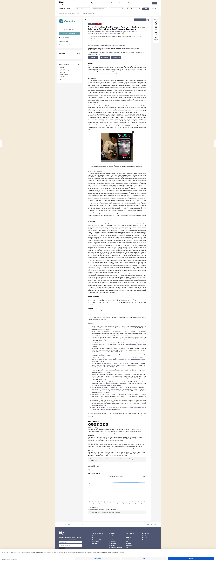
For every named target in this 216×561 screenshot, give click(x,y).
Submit (154, 3)
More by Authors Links (65, 45)
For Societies (112, 545)
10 (116, 228)
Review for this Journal (69, 29)
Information (101, 3)
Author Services (111, 3)
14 (95, 243)
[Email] (89, 425)
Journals (85, 3)
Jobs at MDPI (95, 543)
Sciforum (128, 536)
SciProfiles (128, 543)
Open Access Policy (97, 539)
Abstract (62, 67)
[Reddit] (104, 425)
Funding (62, 76)
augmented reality (112, 73)
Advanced (153, 8)
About (129, 3)
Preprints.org (129, 539)
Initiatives (121, 3)
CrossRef (99, 329)
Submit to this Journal (69, 26)
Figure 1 (99, 119)
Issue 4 (78, 13)
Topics (93, 3)
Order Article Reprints (140, 20)
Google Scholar (110, 335)
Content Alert (154, 525)
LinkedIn (144, 536)
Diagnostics (67, 13)
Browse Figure (104, 57)
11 (89, 232)
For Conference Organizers (115, 547)
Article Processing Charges (98, 536)
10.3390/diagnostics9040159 (88, 13)
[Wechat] (101, 425)
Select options (63, 542)
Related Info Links (63, 41)
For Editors (111, 539)
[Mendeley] (107, 425)
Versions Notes (116, 57)
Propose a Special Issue (69, 33)
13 (103, 237)
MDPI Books (128, 538)
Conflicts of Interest (64, 78)
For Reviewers (112, 538)
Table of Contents (64, 64)
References (62, 79)
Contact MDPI (95, 541)
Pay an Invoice (95, 538)
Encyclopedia (129, 545)
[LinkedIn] (95, 425)
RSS (148, 525)
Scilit (103, 329)
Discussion (62, 72)
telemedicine (120, 73)
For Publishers (112, 543)
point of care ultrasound (100, 73)
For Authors (112, 536)
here (96, 460)
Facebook (144, 538)
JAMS (127, 547)
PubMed (108, 329)
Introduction (62, 69)
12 (90, 232)
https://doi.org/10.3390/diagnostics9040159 (113, 45)
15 (144, 282)
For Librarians (112, 541)
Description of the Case (65, 71)
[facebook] (98, 425)
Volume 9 (73, 13)
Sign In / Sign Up (146, 3)
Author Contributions (64, 74)
